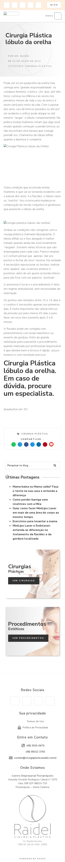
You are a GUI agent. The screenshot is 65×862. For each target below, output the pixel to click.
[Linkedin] (30, 5)
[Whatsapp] (38, 5)
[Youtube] (23, 5)
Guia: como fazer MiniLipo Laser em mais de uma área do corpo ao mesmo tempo (36, 512)
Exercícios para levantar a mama (35, 521)
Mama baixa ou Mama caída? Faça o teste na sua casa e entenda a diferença (35, 491)
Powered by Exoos (33, 859)
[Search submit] (55, 465)
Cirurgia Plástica (38, 66)
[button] (13, 444)
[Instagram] (7, 5)
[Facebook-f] (15, 5)
